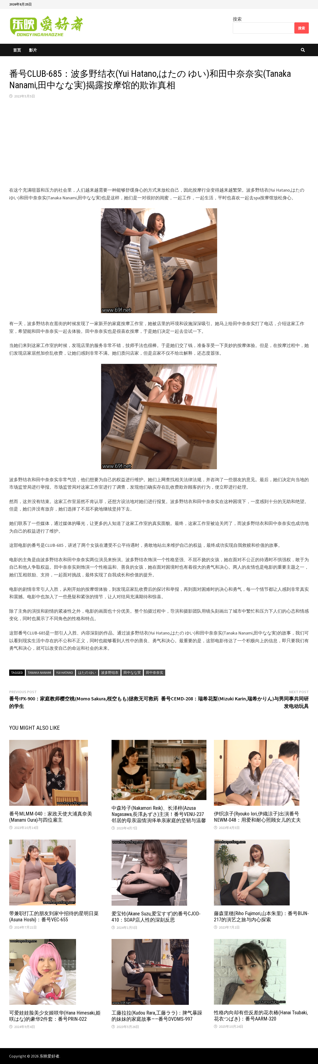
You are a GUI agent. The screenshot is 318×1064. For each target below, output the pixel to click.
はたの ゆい (87, 672)
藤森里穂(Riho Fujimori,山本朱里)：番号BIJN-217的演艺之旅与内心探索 (261, 916)
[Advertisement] (159, 142)
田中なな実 (132, 672)
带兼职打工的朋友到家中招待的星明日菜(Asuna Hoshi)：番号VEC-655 (54, 916)
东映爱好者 (49, 1056)
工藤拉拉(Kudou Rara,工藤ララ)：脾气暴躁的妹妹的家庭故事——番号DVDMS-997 (157, 1016)
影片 (33, 49)
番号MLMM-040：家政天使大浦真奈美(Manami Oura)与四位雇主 (50, 817)
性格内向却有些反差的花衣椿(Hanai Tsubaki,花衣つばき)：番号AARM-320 (261, 1016)
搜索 (237, 19)
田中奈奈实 (154, 672)
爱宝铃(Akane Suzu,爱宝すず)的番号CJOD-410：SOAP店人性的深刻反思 (156, 917)
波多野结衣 (110, 672)
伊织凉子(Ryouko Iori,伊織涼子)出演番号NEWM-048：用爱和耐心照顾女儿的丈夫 (257, 817)
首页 (17, 49)
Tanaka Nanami (39, 672)
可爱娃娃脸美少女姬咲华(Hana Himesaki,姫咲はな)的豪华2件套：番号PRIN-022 (55, 1016)
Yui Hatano (64, 672)
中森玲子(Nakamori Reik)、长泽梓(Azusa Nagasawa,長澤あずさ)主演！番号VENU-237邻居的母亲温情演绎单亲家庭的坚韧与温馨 (159, 814)
